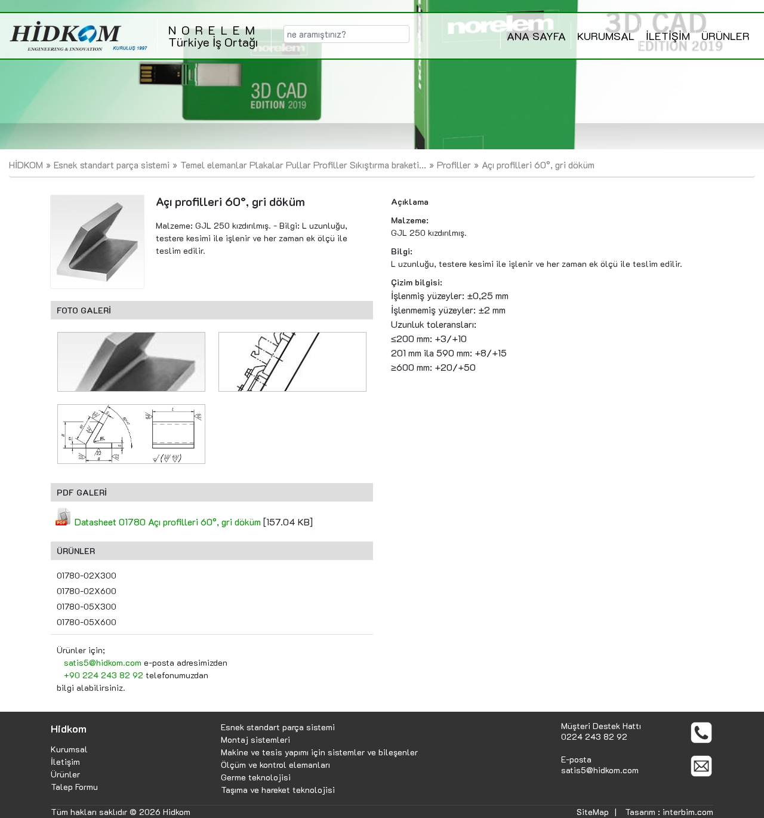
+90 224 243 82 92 (103, 675)
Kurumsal (69, 749)
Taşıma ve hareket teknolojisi (278, 789)
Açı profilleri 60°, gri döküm (538, 164)
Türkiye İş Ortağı (214, 36)
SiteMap (593, 811)
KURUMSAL (605, 36)
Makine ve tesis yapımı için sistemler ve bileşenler (319, 752)
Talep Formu (74, 786)
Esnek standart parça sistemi (112, 164)
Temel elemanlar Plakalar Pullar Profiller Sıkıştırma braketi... (303, 164)
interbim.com (688, 811)
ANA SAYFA (536, 36)
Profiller (454, 164)
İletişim (65, 761)
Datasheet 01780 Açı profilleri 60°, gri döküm (168, 521)
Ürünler (65, 774)
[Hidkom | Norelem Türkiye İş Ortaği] (78, 36)
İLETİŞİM (668, 36)
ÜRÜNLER (725, 36)
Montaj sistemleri (255, 739)
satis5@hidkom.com (102, 662)
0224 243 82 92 (594, 736)
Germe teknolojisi (256, 777)
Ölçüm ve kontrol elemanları (275, 764)
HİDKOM (26, 164)
